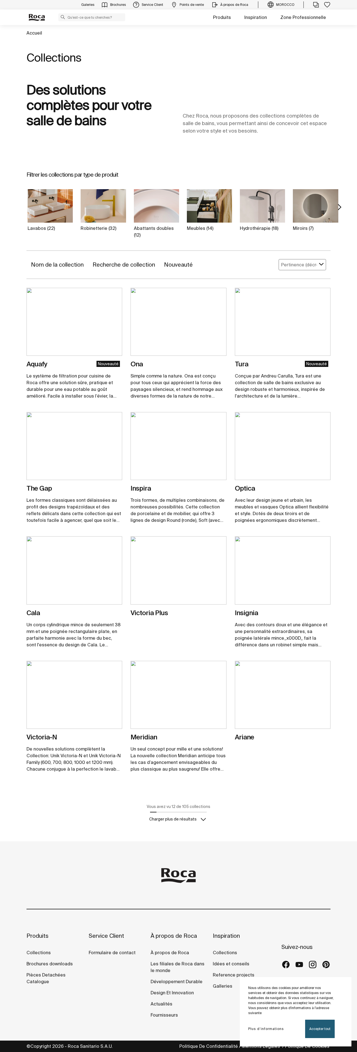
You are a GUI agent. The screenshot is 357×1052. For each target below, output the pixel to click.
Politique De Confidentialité (208, 1046)
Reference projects (233, 974)
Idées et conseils (231, 963)
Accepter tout (320, 1029)
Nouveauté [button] (178, 264)
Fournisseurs (164, 1014)
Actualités (161, 1003)
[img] (74, 322)
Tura (241, 364)
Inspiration (255, 17)
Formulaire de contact (112, 952)
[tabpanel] (74, 324)
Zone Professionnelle (303, 17)
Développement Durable (176, 981)
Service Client (106, 935)
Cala (33, 613)
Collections (38, 952)
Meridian (144, 737)
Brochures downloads (49, 963)
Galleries (222, 985)
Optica (245, 488)
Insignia (246, 613)
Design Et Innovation (172, 992)
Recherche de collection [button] (124, 264)
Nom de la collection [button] (57, 264)
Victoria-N (41, 737)
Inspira (141, 488)
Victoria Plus (149, 613)
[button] (63, 17)
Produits (222, 17)
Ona (137, 364)
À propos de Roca (174, 935)
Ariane (244, 737)
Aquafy (36, 364)
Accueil (34, 32)
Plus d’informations (266, 1029)
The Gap (39, 488)
